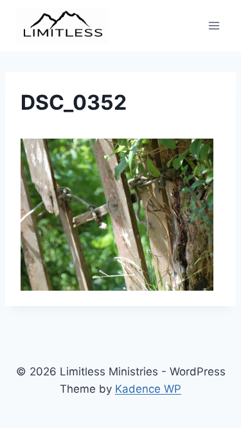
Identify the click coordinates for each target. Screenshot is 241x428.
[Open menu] (214, 25)
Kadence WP (148, 388)
